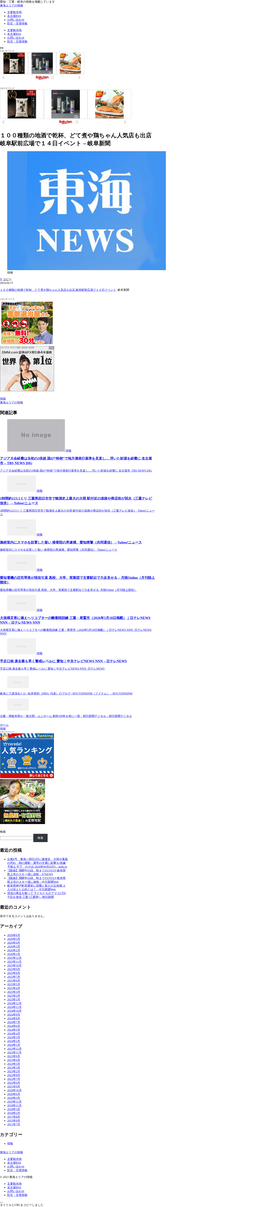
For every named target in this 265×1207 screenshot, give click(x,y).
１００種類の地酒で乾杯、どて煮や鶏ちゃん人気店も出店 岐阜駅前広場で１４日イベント (58, 289)
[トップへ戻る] (1, 1202)
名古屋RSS (14, 1162)
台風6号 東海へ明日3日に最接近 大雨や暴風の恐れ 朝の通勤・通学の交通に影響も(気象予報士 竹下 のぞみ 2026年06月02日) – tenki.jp (37, 863)
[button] (7, 279)
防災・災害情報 (17, 1170)
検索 (3, 831)
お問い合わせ (16, 1166)
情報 (3, 398)
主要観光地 (14, 1159)
